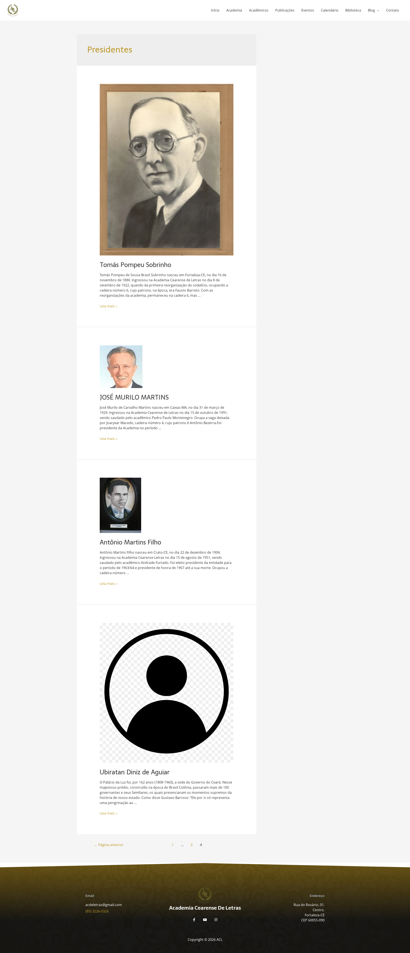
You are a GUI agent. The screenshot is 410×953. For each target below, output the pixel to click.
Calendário (329, 10)
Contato (392, 10)
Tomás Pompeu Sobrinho (135, 265)
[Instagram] (215, 919)
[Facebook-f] (194, 919)
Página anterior (108, 844)
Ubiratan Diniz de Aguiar (135, 772)
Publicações (284, 10)
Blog (371, 10)
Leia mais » (108, 306)
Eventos (307, 10)
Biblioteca (353, 10)
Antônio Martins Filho (130, 542)
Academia (234, 10)
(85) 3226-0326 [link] (97, 911)
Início (215, 10)
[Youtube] (205, 919)
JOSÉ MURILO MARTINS (134, 397)
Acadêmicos (258, 10)
